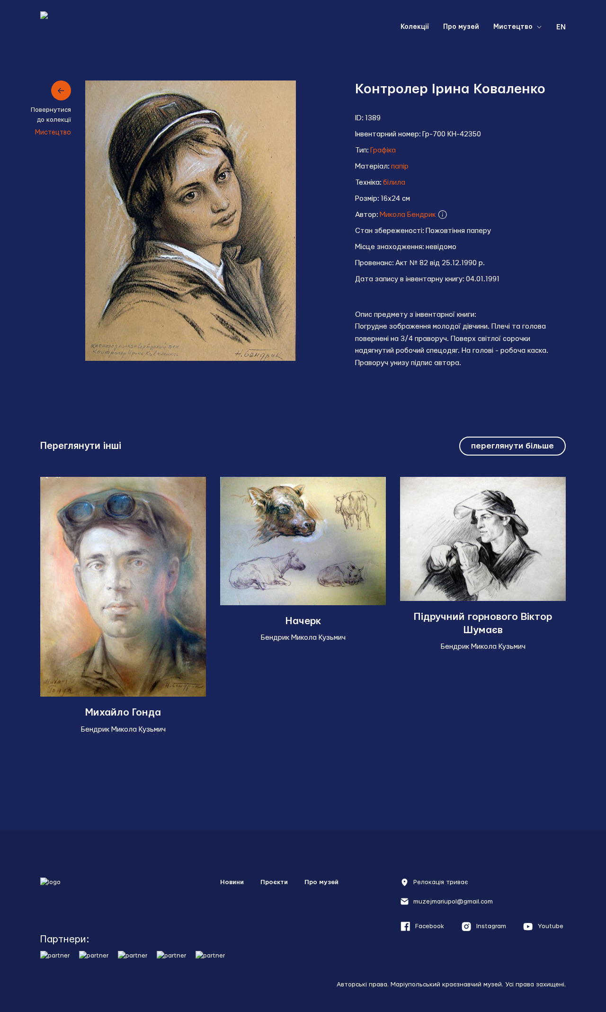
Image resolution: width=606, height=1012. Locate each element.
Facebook (429, 926)
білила (394, 182)
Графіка (383, 150)
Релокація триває (440, 882)
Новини (232, 882)
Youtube (550, 926)
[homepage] (83, 893)
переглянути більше (512, 446)
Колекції (415, 27)
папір (400, 166)
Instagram (491, 926)
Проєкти (274, 882)
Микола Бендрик (408, 214)
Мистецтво (513, 27)
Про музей (461, 27)
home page (87, 27)
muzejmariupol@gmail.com (453, 901)
